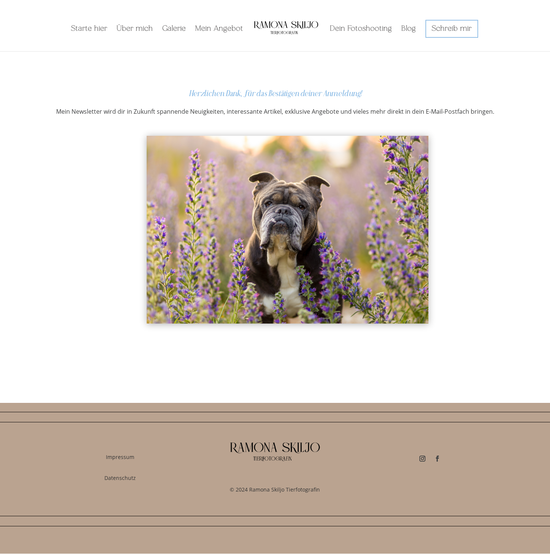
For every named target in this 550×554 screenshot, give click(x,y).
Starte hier (89, 29)
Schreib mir (452, 28)
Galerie (174, 29)
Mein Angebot (219, 29)
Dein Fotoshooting (361, 29)
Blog (408, 29)
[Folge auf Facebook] (437, 459)
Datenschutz (120, 477)
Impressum (120, 456)
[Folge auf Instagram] (422, 459)
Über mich (135, 29)
